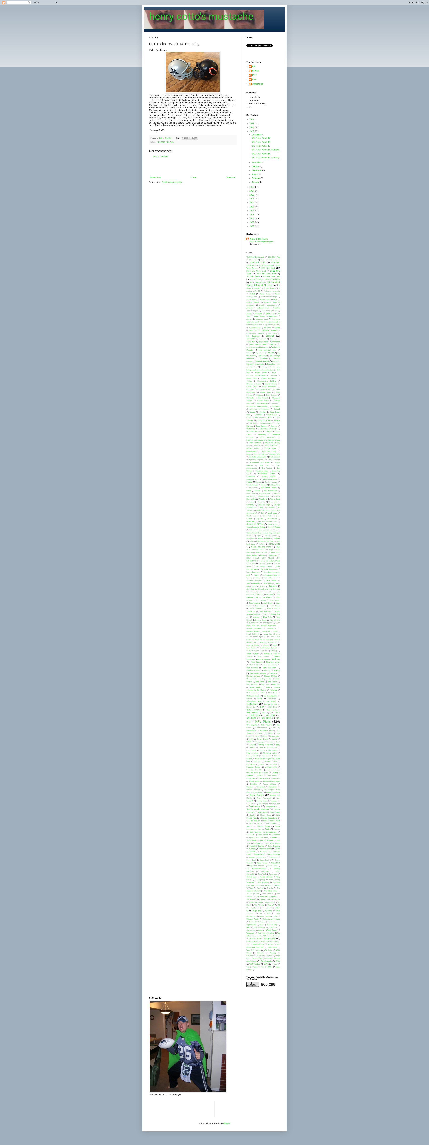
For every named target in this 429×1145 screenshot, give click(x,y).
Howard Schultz (265, 564)
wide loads (272, 947)
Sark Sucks (250, 804)
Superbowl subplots (256, 866)
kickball (256, 617)
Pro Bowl (273, 764)
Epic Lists (264, 465)
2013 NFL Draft (255, 279)
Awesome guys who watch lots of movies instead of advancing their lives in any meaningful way (263, 322)
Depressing (262, 434)
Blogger (226, 1123)
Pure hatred (272, 775)
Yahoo (255, 967)
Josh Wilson (275, 606)
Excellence (250, 476)
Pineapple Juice (269, 753)
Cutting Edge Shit (263, 420)
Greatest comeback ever (267, 521)
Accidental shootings (269, 297)
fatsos (248, 491)
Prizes (262, 764)
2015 (252, 199)
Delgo (268, 431)
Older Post (230, 177)
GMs (261, 507)
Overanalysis (260, 742)
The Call (270, 888)
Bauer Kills (250, 342)
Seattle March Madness (257, 809)
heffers (261, 544)
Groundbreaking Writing (255, 527)
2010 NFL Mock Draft (256, 271)
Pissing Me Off (252, 756)
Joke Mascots (254, 603)
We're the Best (255, 939)
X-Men (274, 964)
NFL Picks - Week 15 (260, 146)
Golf (262, 513)
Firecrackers (251, 493)
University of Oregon (257, 922)
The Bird (260, 888)
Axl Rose (267, 328)
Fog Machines (264, 493)
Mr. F (254, 75)
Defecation (250, 429)
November (257, 162)
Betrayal (249, 353)
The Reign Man (252, 894)
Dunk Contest (274, 457)
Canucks (273, 375)
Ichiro (256, 575)
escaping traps (262, 471)
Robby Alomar (257, 792)
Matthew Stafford (253, 670)
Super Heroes (262, 863)
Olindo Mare (275, 736)
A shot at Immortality (272, 291)
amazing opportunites (268, 305)
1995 (263, 260)
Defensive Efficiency (268, 429)
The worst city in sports (266, 896)
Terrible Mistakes (266, 877)
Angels (255, 311)
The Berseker (263, 882)
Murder (249, 699)
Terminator (273, 874)
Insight (258, 578)
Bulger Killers (261, 372)
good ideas (272, 513)
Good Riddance (252, 516)
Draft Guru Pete (268, 451)
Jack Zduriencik (253, 583)
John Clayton (261, 600)
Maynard (266, 670)
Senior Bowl (262, 812)
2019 (252, 131)
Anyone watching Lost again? (262, 241)
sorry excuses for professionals (263, 832)
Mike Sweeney (252, 684)
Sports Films (251, 840)
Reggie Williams (269, 784)
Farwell (263, 485)
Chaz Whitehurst (269, 386)
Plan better (266, 756)
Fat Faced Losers (269, 488)
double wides (270, 448)
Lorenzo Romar (252, 645)
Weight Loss (269, 938)
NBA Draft (272, 707)
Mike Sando (272, 682)
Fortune (255, 71)
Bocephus (264, 358)
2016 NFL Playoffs (272, 279)
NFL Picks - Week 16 (260, 142)
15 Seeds (253, 260)
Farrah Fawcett (252, 485)
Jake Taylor (267, 583)
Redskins (253, 784)
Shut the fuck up (253, 821)
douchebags (251, 451)
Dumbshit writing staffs (257, 457)
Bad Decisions (252, 336)
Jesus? (262, 586)
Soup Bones (263, 835)
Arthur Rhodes (259, 316)
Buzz (274, 372)
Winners (260, 953)
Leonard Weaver (252, 631)
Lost (275, 645)
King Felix (267, 617)
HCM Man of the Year (264, 541)
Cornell (277, 409)
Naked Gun (251, 707)
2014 (252, 202)
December (257, 135)
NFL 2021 (266, 718)
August (255, 174)
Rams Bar (276, 778)
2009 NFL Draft (257, 262)
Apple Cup (269, 313)
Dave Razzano (261, 426)
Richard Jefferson (253, 790)
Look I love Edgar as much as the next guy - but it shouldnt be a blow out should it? (263, 639)
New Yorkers (252, 713)
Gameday (250, 505)
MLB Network (251, 693)
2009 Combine (274, 260)
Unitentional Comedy (271, 919)
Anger (248, 313)
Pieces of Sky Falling (268, 750)
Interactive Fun (271, 578)
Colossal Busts (262, 403)
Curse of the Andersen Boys (259, 417)
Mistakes (273, 690)
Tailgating (264, 871)
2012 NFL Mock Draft (271, 276)
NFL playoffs (251, 725)
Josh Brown (268, 603)
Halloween (250, 538)
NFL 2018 (255, 715)
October (255, 166)
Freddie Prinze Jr (265, 496)
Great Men (250, 521)
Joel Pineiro (267, 597)
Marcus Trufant (263, 659)
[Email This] (183, 138)
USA (261, 925)
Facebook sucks (252, 479)
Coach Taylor (263, 400)
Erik (254, 66)
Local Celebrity (252, 634)
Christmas (259, 395)
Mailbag (274, 651)
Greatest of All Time (254, 524)
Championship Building (266, 381)
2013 (252, 207)
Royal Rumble (257, 795)
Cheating (249, 389)
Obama (259, 733)
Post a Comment (160, 156)
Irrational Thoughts (254, 580)
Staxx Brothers (274, 846)
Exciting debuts (268, 476)
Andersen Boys (263, 308)
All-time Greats (252, 302)
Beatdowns (275, 342)
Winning (273, 953)
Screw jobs (275, 804)
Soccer (249, 826)
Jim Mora (273, 586)
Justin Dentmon (256, 608)
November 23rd (266, 730)
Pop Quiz (257, 761)
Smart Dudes (271, 823)
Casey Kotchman (269, 378)
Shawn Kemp (265, 815)
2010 (252, 218)
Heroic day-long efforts (261, 547)
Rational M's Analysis (271, 781)
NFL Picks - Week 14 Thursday (265, 157)
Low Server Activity (268, 648)
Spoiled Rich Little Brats (258, 837)
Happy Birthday (264, 538)
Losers (266, 645)
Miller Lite (276, 684)
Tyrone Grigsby (265, 916)
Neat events (272, 710)
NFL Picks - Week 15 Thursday (265, 150)
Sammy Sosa (261, 801)
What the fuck (258, 944)
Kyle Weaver (275, 620)
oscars (274, 739)
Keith (266, 614)
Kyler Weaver (254, 623)
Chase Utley (251, 386)
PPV (275, 761)
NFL (264, 713)
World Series (257, 958)
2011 (252, 214)
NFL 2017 (275, 712)
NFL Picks (170, 142)
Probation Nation (253, 767)
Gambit (252, 502)
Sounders (250, 835)
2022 (252, 119)
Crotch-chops (271, 415)
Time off (271, 905)
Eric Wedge (267, 468)
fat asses (253, 488)
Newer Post (155, 177)
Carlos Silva (251, 378)
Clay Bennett (263, 398)
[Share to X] (189, 138)
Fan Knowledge (271, 482)
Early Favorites (274, 460)
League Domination (254, 628)
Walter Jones (271, 930)
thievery (262, 899)
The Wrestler (251, 899)
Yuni (262, 967)
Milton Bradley (256, 687)
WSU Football (255, 964)
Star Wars (257, 843)
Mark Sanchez (257, 662)
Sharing (253, 815)
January (256, 182)
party (278, 745)
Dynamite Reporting (257, 460)
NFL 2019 (161, 142)
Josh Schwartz (260, 606)
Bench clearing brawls (257, 344)
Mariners (276, 659)
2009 (252, 222)
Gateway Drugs (264, 505)
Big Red (271, 353)
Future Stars (275, 499)
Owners (252, 745)
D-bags (277, 420)
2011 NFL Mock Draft (266, 274)
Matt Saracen (252, 668)
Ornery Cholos (262, 739)
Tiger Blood (269, 902)
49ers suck (259, 282)
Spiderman (275, 835)
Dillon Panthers (255, 443)
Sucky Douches (274, 854)
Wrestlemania (266, 961)
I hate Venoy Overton (263, 566)
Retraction (273, 787)
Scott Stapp (263, 804)
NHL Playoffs (266, 725)
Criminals (258, 415)
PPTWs (267, 761)
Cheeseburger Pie (263, 389)
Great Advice (272, 519)
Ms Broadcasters (270, 696)
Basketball (250, 339)
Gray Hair (259, 519)
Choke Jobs (265, 392)
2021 (252, 123)
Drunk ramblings (260, 454)
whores (270, 944)
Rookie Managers (273, 792)
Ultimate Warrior (252, 919)
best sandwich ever (267, 350)
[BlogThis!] (186, 138)
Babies (277, 328)
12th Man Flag (274, 257)
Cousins (262, 412)
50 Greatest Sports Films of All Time (263, 284)
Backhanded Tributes (255, 333)
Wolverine (250, 956)
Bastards (262, 339)
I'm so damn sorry (253, 572)
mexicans (273, 673)
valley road (250, 930)
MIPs (268, 687)
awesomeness (254, 328)
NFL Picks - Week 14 (260, 154)
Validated (273, 927)
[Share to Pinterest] (196, 138)
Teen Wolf (262, 874)
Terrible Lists (251, 877)
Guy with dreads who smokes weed (263, 530)
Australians (273, 316)
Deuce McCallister (267, 437)
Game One (272, 502)
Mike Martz (260, 682)
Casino (249, 381)
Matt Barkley (254, 665)
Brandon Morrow (262, 361)
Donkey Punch (252, 448)
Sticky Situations (265, 849)
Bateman (273, 339)
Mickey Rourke (265, 679)
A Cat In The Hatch (259, 239)
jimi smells (270, 594)
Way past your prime (266, 933)
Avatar (248, 319)
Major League (252, 653)
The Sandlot (268, 894)
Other (248, 742)
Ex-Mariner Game (266, 474)
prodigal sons (270, 767)
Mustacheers (252, 704)
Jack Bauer (271, 580)
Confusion (276, 406)
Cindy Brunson (271, 395)
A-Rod (252, 294)
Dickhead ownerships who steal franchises (263, 440)
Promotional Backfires (254, 770)
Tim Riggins (259, 905)
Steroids (252, 849)
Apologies (258, 313)
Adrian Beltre (251, 299)
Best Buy (273, 344)
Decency (274, 426)
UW (247, 927)
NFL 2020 (251, 718)
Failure (249, 482)
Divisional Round (270, 445)
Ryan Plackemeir (264, 798)
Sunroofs (273, 857)
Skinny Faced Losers (271, 821)
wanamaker (257, 84)
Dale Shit (252, 423)
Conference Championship (257, 406)
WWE (266, 964)
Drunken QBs (274, 454)
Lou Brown (251, 648)
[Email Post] (178, 138)
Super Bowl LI (265, 860)
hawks (277, 538)
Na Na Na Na (270, 704)
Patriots (252, 747)
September (257, 170)
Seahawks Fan (271, 806)
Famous (258, 482)
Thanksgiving (260, 880)
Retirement (260, 787)
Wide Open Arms (253, 950)
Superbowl (275, 863)
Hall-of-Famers (271, 536)
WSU (278, 961)
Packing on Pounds (265, 745)
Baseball (270, 336)
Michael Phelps (270, 676)
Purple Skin (250, 778)
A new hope (269, 288)
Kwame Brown (260, 620)
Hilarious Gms (261, 552)
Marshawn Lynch (273, 662)
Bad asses (272, 333)
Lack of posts (267, 623)
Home (193, 177)
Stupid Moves (259, 854)
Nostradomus (262, 728)
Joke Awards (275, 600)
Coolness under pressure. (259, 409)
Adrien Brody (265, 299)
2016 (252, 195)
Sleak (260, 823)
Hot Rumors (272, 555)
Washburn (250, 933)
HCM (251, 541)
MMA (263, 693)
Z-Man (270, 967)
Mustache (272, 699)
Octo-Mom (269, 733)
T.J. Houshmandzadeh (256, 868)
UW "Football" (259, 927)
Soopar (277, 829)
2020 (252, 127)
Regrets (249, 787)
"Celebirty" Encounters (255, 257)
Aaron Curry (265, 294)
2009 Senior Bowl (266, 265)
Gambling (261, 502)
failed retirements (270, 479)
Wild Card (268, 950)
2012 (252, 210)
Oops (251, 739)
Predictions (250, 764)
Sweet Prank (272, 866)
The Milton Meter (270, 891)
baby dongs (253, 330)
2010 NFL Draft (268, 268)
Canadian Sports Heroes (256, 375)
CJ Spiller (250, 398)
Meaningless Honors (258, 673)
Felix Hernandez (270, 491)
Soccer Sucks (264, 826)
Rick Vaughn (269, 790)
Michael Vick (251, 679)
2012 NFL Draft (252, 276)
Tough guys (256, 911)
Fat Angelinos (274, 485)
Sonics (268, 829)
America (249, 308)
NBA (262, 707)
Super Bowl (251, 860)
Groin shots (272, 524)
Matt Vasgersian (269, 668)
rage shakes (264, 778)
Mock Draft (272, 693)
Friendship (263, 499)
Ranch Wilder (254, 781)
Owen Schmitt (274, 742)
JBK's (254, 586)
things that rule (274, 899)
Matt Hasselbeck (270, 665)
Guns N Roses (274, 527)
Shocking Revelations (268, 818)
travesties (268, 911)
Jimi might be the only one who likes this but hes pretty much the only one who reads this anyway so (263, 592)
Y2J (247, 967)
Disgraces (257, 445)
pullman (260, 775)
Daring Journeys (266, 423)
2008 (252, 226)
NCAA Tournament (254, 710)
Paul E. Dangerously (268, 747)
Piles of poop (252, 753)
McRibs (277, 670)
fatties (257, 491)
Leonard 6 (272, 628)
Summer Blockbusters (257, 857)
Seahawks (254, 806)
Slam (251, 823)
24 (250, 282)
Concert (274, 403)
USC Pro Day (272, 925)
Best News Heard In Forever (257, 347)
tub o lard (265, 913)
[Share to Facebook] (193, 138)
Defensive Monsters (254, 431)
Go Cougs (270, 507)
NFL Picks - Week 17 (260, 138)
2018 (252, 187)
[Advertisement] (192, 167)
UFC (275, 916)
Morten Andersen (253, 696)
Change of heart (253, 384)
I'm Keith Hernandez (269, 569)
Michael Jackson (253, 676)
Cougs (252, 412)
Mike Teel (265, 684)
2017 (252, 191)
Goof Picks (267, 516)
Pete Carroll (251, 750)
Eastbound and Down (260, 462)
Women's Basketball (264, 956)
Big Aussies (260, 353)
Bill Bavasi (263, 356)
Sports (274, 837)
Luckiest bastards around (256, 651)
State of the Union (272, 843)
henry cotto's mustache (201, 16)
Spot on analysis (266, 840)
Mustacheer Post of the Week (261, 701)
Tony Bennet (268, 908)
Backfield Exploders (269, 330)
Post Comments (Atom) (172, 182)
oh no (264, 736)
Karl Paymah (265, 611)
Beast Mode (263, 342)
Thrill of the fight (255, 902)
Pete (254, 79)
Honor (262, 555)
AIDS (275, 299)
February (256, 178)
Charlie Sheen (271, 384)
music (259, 699)
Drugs (248, 454)
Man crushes (263, 656)
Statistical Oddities (256, 846)
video (260, 930)
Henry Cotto (274, 544)
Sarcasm (273, 801)
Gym (259, 536)
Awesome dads (262, 319)
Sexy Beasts (275, 812)
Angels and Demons (269, 311)
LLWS (275, 631)
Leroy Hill (265, 631)
